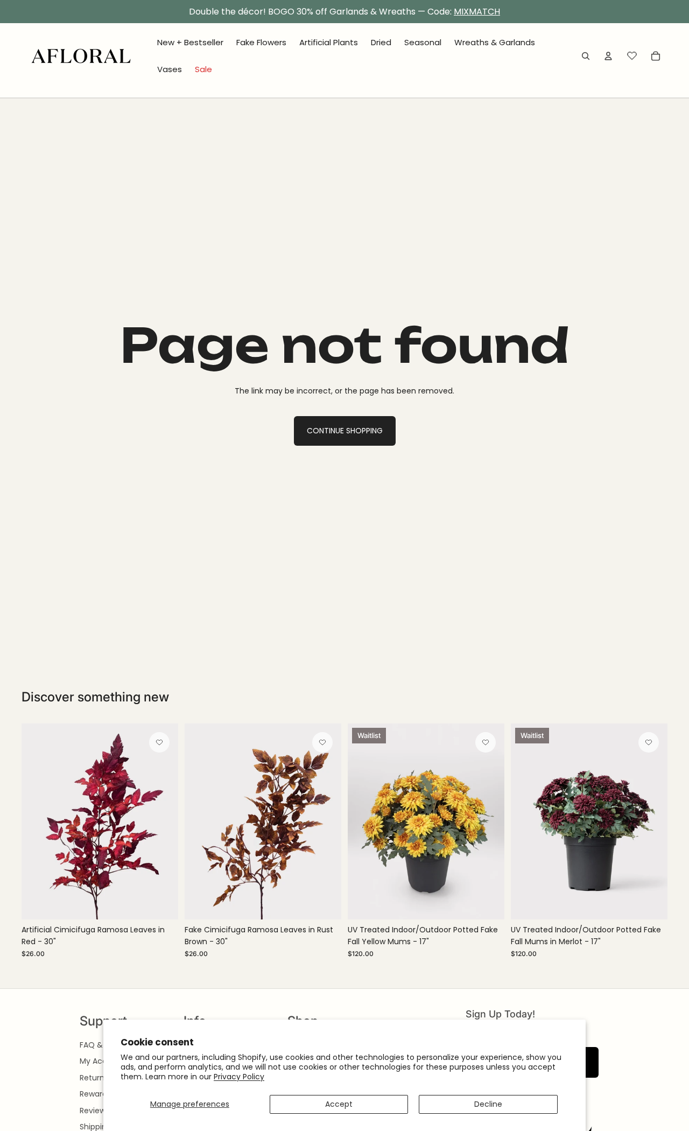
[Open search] (585, 56)
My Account (102, 1061)
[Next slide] (162, 821)
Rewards (95, 1093)
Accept (339, 1104)
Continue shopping (345, 430)
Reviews (94, 1110)
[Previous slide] (38, 821)
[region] (344, 12)
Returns (94, 1077)
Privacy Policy (239, 1076)
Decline (488, 1104)
